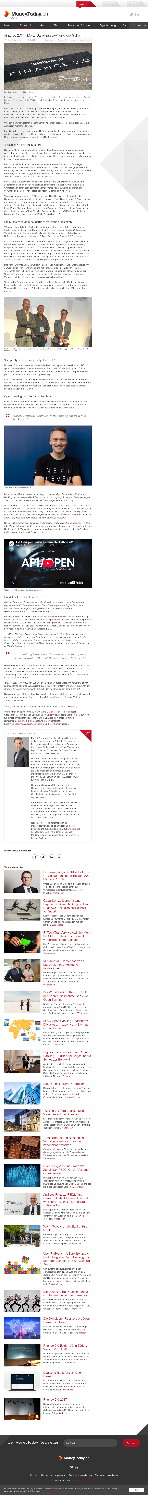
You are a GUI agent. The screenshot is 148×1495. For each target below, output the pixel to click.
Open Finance (85, 40)
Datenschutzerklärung (80, 1475)
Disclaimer (100, 1475)
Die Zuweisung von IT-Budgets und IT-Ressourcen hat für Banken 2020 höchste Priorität (67, 875)
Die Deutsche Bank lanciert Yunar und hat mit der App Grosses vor (65, 1293)
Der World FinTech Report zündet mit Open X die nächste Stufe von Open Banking (66, 995)
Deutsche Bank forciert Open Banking (63, 1374)
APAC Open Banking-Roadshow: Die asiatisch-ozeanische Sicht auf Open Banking (66, 1024)
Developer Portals (81, 523)
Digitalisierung (108, 25)
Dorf (68, 714)
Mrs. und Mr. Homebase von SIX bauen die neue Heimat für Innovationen (65, 964)
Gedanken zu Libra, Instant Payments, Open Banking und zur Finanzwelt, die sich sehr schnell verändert (66, 906)
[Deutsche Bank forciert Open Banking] (22, 1381)
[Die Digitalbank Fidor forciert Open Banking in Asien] (22, 1327)
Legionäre (36, 208)
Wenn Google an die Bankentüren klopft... (66, 1228)
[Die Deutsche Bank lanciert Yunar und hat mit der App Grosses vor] (22, 1301)
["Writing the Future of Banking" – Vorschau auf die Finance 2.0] (22, 1120)
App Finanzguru (56, 619)
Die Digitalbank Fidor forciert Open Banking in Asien (66, 1320)
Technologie (49, 40)
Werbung (113, 1475)
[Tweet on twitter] (43, 857)
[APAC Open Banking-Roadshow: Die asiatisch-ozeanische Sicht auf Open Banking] (22, 1030)
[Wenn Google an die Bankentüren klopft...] (22, 1235)
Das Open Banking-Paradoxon (64, 1084)
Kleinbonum (55, 723)
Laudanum (39, 723)
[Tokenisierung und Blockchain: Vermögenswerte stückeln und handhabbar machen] (22, 1147)
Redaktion (46, 1475)
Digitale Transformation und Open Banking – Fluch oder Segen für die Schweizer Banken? (67, 1055)
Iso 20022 (133, 4)
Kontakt (34, 1475)
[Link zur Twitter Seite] (131, 14)
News (7, 25)
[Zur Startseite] (74, 1457)
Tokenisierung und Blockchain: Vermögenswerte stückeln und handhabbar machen (64, 1141)
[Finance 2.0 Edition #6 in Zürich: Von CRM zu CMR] (22, 1354)
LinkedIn (71, 828)
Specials (108, 4)
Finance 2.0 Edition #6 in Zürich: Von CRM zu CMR (65, 1347)
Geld (42, 25)
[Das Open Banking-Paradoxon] (22, 1093)
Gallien (50, 711)
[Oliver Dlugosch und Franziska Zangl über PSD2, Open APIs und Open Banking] (22, 1175)
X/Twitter (35, 831)
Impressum (60, 1475)
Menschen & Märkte (79, 25)
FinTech (73, 40)
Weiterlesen (58, 893)
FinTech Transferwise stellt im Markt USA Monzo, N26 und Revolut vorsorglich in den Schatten (67, 936)
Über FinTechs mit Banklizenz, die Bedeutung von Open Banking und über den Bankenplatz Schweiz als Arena (66, 1259)
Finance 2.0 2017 (55, 1399)
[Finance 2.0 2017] (22, 1408)
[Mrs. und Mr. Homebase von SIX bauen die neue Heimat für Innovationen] (22, 970)
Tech (56, 25)
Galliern (50, 714)
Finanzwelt (26, 25)
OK (136, 1490)
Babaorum (17, 723)
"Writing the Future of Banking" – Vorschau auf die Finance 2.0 (65, 1112)
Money (82, 4)
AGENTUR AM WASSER (82, 1480)
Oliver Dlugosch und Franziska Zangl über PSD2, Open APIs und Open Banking (66, 1169)
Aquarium (28, 723)
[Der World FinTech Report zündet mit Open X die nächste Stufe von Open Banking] (22, 1001)
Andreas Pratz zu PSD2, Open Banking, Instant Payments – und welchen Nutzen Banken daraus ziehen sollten (65, 1200)
